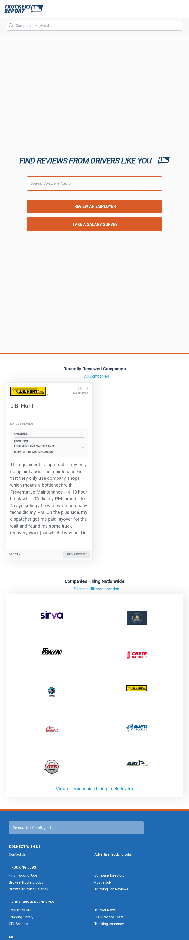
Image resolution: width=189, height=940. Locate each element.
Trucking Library (21, 917)
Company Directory (109, 875)
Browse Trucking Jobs (26, 882)
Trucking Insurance (109, 924)
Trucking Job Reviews (111, 889)
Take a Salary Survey (95, 224)
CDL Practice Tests (109, 917)
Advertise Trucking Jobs (113, 854)
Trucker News (105, 910)
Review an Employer (95, 206)
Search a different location (96, 589)
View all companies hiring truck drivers (94, 788)
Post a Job (102, 882)
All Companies (96, 376)
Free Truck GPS (20, 910)
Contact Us (17, 854)
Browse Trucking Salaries (28, 889)
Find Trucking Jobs (23, 875)
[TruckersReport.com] (23, 11)
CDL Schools (18, 924)
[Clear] (179, 26)
